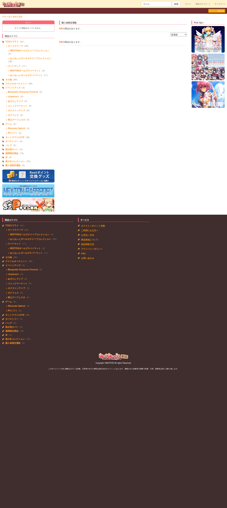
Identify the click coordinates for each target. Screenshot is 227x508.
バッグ (8, 145)
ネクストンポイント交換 (93, 225)
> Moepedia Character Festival (21, 91)
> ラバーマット (13, 65)
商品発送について (89, 239)
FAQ (83, 253)
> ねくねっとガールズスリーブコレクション (29, 58)
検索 (176, 3)
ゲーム (8, 123)
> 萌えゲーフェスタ (15, 119)
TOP (4, 16)
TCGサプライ (12, 41)
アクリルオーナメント (16, 83)
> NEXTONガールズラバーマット (24, 70)
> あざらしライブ (14, 101)
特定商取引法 (87, 244)
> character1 (12, 96)
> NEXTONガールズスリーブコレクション (28, 50)
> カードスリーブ (14, 45)
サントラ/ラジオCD (14, 137)
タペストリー (11, 141)
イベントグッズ (13, 87)
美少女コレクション (15, 161)
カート (188, 3)
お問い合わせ (87, 258)
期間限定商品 (11, 153)
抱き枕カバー (11, 149)
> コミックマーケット (16, 105)
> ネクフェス (12, 114)
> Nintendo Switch (15, 128)
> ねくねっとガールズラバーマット (24, 75)
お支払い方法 (87, 234)
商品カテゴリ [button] (202, 3)
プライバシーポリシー (92, 248)
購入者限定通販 (15, 16)
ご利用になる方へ (89, 230)
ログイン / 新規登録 (216, 11)
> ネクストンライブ (15, 110)
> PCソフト (11, 132)
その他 (8, 79)
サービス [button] (218, 3)
